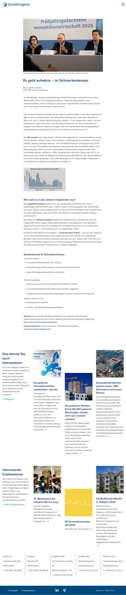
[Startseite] (4, 5)
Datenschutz (109, 590)
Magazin (40, 5)
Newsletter (29, 590)
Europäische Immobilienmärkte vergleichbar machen (46, 386)
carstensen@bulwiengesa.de (37, 329)
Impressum (100, 590)
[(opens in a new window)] (57, 590)
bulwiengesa (21, 4)
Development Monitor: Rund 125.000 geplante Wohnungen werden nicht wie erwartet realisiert (78, 412)
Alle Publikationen (15, 504)
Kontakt (14, 590)
